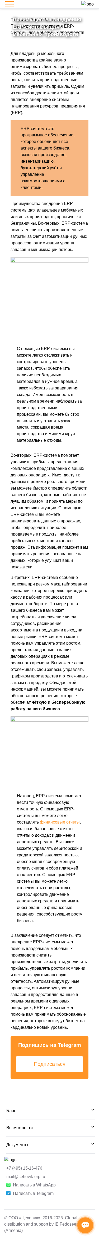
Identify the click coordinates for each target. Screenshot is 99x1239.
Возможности (19, 1127)
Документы (17, 1145)
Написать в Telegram (33, 1193)
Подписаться (49, 1064)
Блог (11, 1110)
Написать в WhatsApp (34, 1185)
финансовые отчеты (60, 822)
